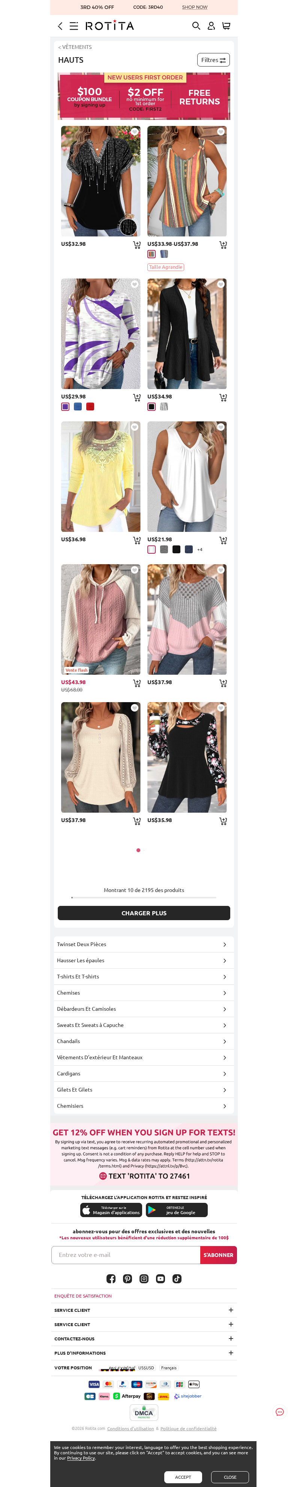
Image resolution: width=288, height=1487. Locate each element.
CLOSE (230, 1477)
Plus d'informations (80, 1353)
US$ (142, 1368)
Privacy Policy (81, 1457)
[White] (151, 549)
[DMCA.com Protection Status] (144, 1413)
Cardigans (68, 1074)
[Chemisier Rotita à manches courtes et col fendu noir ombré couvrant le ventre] (101, 181)
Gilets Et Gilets (74, 1090)
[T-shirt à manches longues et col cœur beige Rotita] (101, 757)
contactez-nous (74, 1338)
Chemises (68, 993)
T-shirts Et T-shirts (78, 977)
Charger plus (144, 913)
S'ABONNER (218, 1255)
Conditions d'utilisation (130, 1428)
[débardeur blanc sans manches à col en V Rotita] (187, 476)
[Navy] (189, 549)
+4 (199, 549)
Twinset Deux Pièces (81, 944)
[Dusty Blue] (164, 254)
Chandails (68, 1041)
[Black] (151, 407)
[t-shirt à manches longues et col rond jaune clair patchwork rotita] (101, 476)
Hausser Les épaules (80, 960)
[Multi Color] (151, 254)
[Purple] (65, 407)
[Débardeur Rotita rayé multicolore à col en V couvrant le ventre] (187, 181)
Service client (72, 1310)
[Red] (90, 406)
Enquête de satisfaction (83, 1295)
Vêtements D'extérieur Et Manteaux (99, 1057)
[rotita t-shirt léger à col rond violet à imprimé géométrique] (101, 334)
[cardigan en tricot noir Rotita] (187, 334)
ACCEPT (183, 1477)
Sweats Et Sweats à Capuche (90, 1025)
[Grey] (164, 406)
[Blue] (78, 406)
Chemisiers (70, 1106)
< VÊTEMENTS (75, 47)
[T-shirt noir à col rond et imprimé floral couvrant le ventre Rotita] (187, 757)
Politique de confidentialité (188, 1428)
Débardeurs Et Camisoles (86, 1009)
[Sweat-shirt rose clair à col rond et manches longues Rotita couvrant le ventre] (187, 619)
